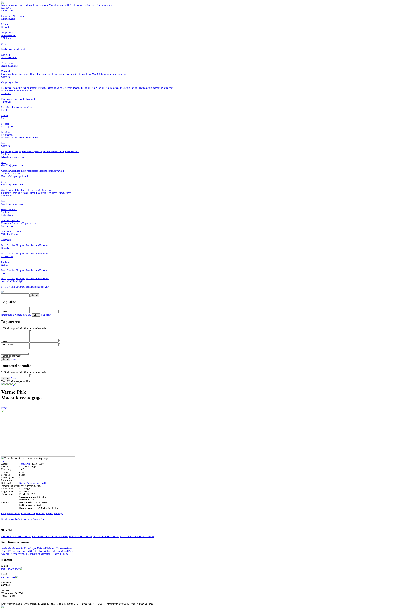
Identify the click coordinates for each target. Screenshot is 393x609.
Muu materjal (7, 135)
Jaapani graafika (160, 88)
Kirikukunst (7, 10)
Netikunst (17, 231)
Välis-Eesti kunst (9, 234)
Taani (4, 273)
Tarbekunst (6, 101)
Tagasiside (35, 519)
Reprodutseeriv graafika (12, 90)
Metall (4, 110)
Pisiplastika (6, 99)
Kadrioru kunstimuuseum (36, 5)
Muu (94, 74)
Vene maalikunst (9, 57)
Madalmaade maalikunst (13, 49)
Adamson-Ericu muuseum (99, 5)
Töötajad (64, 554)
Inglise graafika (30, 88)
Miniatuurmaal (104, 74)
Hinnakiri (40, 513)
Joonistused (30, 90)
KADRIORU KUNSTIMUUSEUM (50, 536)
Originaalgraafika (9, 82)
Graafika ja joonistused (12, 165)
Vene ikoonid (7, 63)
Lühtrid (4, 24)
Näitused (41, 548)
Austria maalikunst (27, 74)
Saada (13, 359)
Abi (42, 519)
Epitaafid (5, 27)
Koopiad (5, 54)
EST (3, 7)
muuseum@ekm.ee (10, 569)
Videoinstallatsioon (10, 220)
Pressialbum (14, 513)
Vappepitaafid (8, 32)
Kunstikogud (30, 548)
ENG (9, 7)
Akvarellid (59, 151)
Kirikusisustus (8, 18)
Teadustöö (6, 551)
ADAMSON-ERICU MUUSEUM (137, 536)
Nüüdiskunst (7, 195)
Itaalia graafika (88, 88)
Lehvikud (6, 132)
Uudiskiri (32, 554)
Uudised (5, 554)
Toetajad (55, 554)
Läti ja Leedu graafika (141, 88)
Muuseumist (17, 548)
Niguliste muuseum (76, 5)
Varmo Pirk (24, 463)
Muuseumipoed (60, 551)
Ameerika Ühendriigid (12, 281)
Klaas (29, 107)
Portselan (5, 107)
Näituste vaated (28, 513)
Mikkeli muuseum (57, 5)
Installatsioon (29, 193)
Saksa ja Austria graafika (68, 88)
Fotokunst (41, 193)
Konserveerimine (64, 548)
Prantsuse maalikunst (47, 74)
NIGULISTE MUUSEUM (106, 536)
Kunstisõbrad (43, 554)
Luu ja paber (7, 126)
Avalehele (6, 548)
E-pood (49, 513)
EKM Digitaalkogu (10, 519)
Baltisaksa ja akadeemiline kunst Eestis (20, 137)
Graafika (5, 77)
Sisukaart (25, 519)
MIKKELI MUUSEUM (80, 536)
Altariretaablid (19, 16)
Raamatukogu (45, 551)
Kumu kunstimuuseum (12, 5)
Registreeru (6, 315)
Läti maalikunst (83, 74)
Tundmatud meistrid (121, 74)
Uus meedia (7, 226)
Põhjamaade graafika (120, 88)
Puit (3, 118)
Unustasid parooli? (22, 315)
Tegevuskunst (64, 193)
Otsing (4, 513)
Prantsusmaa (7, 256)
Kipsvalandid (19, 99)
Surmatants (6, 16)
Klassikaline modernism (12, 157)
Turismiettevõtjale (18, 554)
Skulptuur (6, 93)
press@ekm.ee (8, 577)
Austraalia (6, 240)
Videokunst (6, 231)
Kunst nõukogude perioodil (14, 176)
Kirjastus (33, 551)
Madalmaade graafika (11, 88)
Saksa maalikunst (9, 74)
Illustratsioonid (72, 151)
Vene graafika (102, 88)
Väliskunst (6, 38)
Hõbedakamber (8, 35)
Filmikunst (51, 193)
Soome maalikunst (67, 74)
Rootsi (4, 264)
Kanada (5, 248)
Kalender (50, 548)
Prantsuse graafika (47, 88)
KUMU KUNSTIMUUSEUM (16, 536)
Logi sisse (46, 315)
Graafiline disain (18, 170)
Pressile (72, 551)
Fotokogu (58, 513)
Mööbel (5, 123)
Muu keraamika (18, 107)
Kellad (4, 115)
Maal (3, 43)
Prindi (4, 408)
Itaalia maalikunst (9, 65)
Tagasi (4, 461)
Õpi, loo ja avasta (20, 551)
